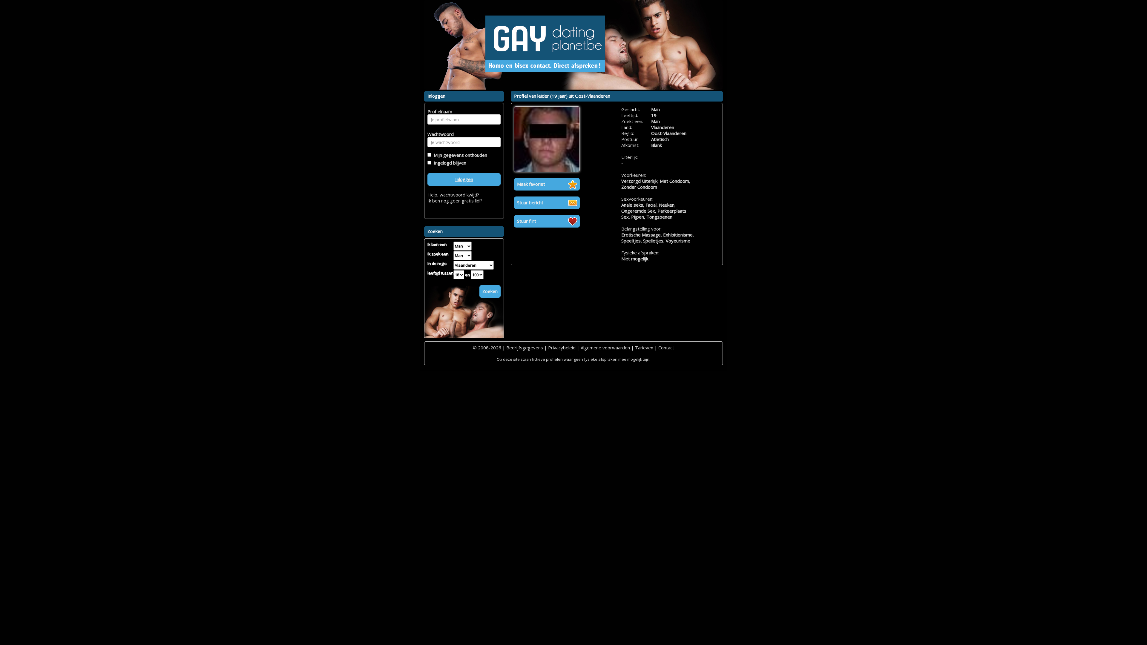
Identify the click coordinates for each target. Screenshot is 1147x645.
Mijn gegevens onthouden (459, 155)
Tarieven (644, 348)
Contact (666, 348)
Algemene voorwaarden (605, 348)
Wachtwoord (438, 134)
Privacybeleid (562, 348)
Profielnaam (438, 111)
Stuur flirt (526, 221)
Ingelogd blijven (448, 163)
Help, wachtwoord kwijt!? (453, 195)
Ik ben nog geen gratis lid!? (454, 201)
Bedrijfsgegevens (524, 348)
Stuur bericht (530, 202)
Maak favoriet (531, 184)
